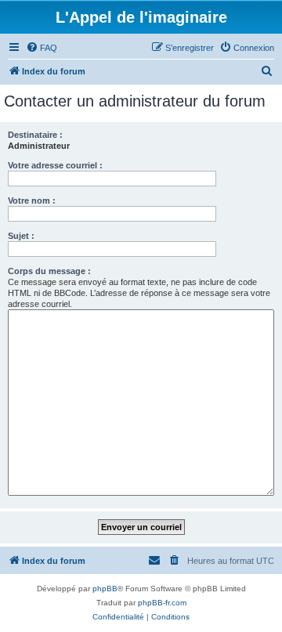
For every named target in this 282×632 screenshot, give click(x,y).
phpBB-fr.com (162, 602)
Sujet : (21, 235)
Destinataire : (35, 134)
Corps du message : (49, 271)
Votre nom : (32, 200)
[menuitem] (41, 47)
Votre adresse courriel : (55, 165)
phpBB (105, 588)
